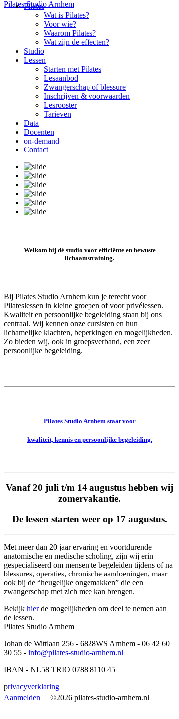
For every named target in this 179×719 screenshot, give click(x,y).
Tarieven (57, 114)
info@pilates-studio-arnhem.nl (75, 652)
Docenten (39, 132)
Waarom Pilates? (70, 33)
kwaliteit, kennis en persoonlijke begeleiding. (89, 439)
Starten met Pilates (72, 69)
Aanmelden (22, 697)
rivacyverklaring (33, 686)
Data (31, 123)
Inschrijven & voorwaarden (87, 96)
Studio (34, 51)
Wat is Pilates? (66, 15)
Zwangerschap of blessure (85, 87)
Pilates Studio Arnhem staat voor (90, 421)
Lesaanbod (61, 78)
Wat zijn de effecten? (76, 42)
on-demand (41, 141)
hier (34, 608)
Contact (36, 149)
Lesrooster (60, 105)
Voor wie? (60, 24)
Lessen (35, 60)
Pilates (34, 6)
